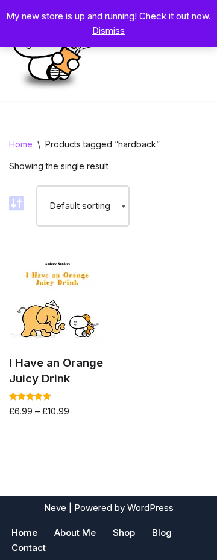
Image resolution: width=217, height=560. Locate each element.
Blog (162, 532)
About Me (75, 532)
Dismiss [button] (108, 30)
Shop (124, 532)
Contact (28, 547)
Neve (55, 507)
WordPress (150, 507)
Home (21, 144)
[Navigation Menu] (194, 50)
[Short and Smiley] (51, 50)
